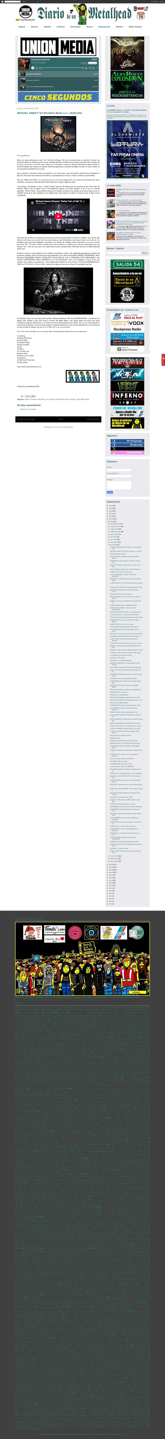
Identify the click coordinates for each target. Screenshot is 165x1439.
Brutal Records (143, 1068)
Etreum (56, 1135)
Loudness (52, 1231)
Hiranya (131, 1179)
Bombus (129, 1064)
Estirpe (93, 1133)
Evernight (117, 1136)
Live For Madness (129, 1226)
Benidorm (86, 1053)
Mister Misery (104, 1253)
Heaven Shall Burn (35, 1174)
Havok (100, 1172)
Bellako (47, 1053)
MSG (112, 1259)
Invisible (38, 1194)
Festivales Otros (99, 1144)
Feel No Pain (143, 1142)
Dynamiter (130, 1118)
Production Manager (71, 1297)
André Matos (93, 1028)
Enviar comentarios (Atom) (63, 427)
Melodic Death (123, 1244)
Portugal (125, 1292)
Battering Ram (47, 1050)
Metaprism (103, 1251)
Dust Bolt (114, 1118)
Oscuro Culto (100, 1281)
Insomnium (79, 1192)
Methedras (112, 1251)
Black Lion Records (59, 1057)
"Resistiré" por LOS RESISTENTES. (121, 660)
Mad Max (127, 1233)
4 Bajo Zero (27, 1013)
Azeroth (42, 1046)
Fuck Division (136, 1151)
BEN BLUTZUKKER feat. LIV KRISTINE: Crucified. (125, 723)
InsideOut (37, 1192)
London (72, 1228)
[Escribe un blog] (28, 396)
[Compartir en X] (30, 396)
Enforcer (119, 1129)
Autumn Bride (34, 1044)
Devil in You (98, 1106)
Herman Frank (43, 1179)
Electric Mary (92, 1124)
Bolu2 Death (109, 1064)
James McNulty (128, 1196)
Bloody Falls (36, 1064)
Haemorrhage (99, 1167)
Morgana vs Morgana (44, 1257)
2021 (110, 519)
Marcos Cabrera (115, 1239)
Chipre (47, 1081)
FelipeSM (41, 1144)
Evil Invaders (31, 1138)
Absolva (69, 1015)
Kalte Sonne (27, 1203)
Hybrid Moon (110, 1183)
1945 (45, 1007)
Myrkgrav (91, 1262)
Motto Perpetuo (73, 1259)
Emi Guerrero (114, 1127)
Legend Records (120, 1219)
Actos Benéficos (26, 1017)
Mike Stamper (28, 1253)
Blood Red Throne (125, 1061)
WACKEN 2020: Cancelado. (118, 692)
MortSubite (127, 1257)
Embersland (88, 1127)
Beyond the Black (134, 1053)
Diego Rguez (28, 1111)
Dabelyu (19, 1093)
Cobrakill (62, 1083)
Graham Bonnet (88, 1161)
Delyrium (17, 1104)
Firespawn (32, 1147)
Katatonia (127, 1203)
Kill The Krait (64, 1205)
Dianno (36, 1109)
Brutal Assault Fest (117, 1068)
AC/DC (77, 1015)
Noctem (68, 1270)
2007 (110, 896)
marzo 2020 (114, 856)
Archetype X (80, 1035)
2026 (110, 506)
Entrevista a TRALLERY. (117, 658)
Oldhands (85, 1277)
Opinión (47, 27)
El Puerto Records (133, 1122)
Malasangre (37, 1237)
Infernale (34, 1190)
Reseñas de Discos (63, 399)
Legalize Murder (108, 1219)
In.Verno (96, 1187)
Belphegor (56, 1053)
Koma (146, 1208)
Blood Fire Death (108, 1061)
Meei (86, 1244)
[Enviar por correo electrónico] (26, 396)
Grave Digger (44, 1163)
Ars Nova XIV (77, 1037)
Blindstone (64, 1061)
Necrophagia (59, 1266)
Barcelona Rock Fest (93, 1048)
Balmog (139, 1046)
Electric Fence (81, 1124)
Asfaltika (71, 1039)
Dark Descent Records (24, 1095)
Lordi (79, 1228)
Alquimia (32, 1026)
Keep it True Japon (138, 1203)
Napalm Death (59, 1264)
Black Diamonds (19, 1057)
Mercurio (65, 1246)
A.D (131, 1013)
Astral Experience (140, 1039)
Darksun (18, 1098)
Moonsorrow (137, 1255)
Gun (134, 1165)
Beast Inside (119, 1050)
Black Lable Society (45, 1057)
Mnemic (27, 1255)
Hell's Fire (58, 1176)
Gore (33, 1161)
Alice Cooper (68, 1024)
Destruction (71, 1106)
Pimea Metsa (105, 1290)
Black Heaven (31, 1057)
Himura (125, 1179)
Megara (103, 1244)
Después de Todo (49, 1106)
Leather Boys (26, 1220)
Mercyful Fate (85, 1246)
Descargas (143, 1104)
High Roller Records (95, 1179)
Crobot (51, 1089)
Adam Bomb (72, 1017)
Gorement (49, 1161)
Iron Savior (119, 1194)
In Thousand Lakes (70, 1188)
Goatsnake (135, 1158)
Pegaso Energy (145, 1286)
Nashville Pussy (94, 1264)
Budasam (59, 1070)
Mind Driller (51, 1253)
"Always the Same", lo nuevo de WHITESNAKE (124, 614)
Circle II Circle (106, 1081)
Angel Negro (136, 1028)
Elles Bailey (38, 1127)
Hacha (83, 1167)
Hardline (20, 1172)
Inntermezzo (128, 1190)
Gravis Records (76, 1163)
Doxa (50, 1115)
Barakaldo (44, 1048)
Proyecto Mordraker (46, 1299)
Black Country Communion (117, 1055)
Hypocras (135, 1183)
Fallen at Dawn (31, 1142)
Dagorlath (59, 1093)
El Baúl (83, 1122)
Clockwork (33, 1084)
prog (92, 1297)
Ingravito (95, 1190)
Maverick (26, 1244)
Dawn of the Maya (85, 1098)
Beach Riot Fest (99, 1050)
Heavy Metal (78, 1174)
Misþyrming (125, 1253)
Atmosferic (34, 1042)
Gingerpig (69, 1158)
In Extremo (25, 1188)
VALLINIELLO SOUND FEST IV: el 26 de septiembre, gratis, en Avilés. (128, 233)
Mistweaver (115, 1253)
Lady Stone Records (104, 1214)
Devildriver (131, 1106)
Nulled (71, 1275)
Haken (117, 1167)
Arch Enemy (68, 1035)
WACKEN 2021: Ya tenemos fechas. (121, 594)
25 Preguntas (109, 1010)
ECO (77, 1120)
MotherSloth (19, 1259)
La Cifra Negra (106, 1212)
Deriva (108, 1104)
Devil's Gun (110, 1106)
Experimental (141, 1138)
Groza (60, 1165)
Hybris (118, 1183)
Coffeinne (80, 1084)
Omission (135, 1277)
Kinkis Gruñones (28, 1208)
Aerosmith (76, 1019)
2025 (110, 508)
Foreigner (108, 1149)
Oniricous (50, 1279)
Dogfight (82, 1113)
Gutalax (47, 1167)
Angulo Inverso (55, 1030)
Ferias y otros (59, 1144)
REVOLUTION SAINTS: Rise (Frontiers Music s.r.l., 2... (126, 700)
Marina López (39, 1241)
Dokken (96, 1113)
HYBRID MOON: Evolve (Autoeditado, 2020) (123, 605)
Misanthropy (76, 1253)
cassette (141, 1075)
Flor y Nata (29, 1149)
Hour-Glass (136, 1181)
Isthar (146, 1194)
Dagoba (51, 1093)
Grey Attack (140, 1163)
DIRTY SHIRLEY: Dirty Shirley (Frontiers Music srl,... (126, 569)
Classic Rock (118, 1081)
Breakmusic (49, 1068)
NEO (80, 1266)
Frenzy (76, 1151)
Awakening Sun (137, 1044)
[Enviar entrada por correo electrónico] (21, 396)
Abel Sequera (139, 1013)
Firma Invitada (53, 1147)
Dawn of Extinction (70, 1098)
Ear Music (20, 1120)
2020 (110, 521)
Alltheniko (129, 1024)
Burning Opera (119, 1070)
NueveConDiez (53, 1275)
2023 (110, 514)
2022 (110, 516)
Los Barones (109, 1228)
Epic (129, 1131)
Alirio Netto (100, 1024)
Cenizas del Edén (80, 1077)
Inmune (111, 1190)
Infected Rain (26, 1190)
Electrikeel (113, 1124)
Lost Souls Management (21, 1230)
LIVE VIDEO (28, 1228)
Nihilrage (139, 1268)
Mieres (17, 1253)
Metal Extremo (84, 1248)
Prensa (85, 1295)
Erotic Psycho (145, 1131)
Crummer (36, 1091)
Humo (67, 1183)
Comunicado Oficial (134, 1083)
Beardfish (110, 1050)
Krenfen (87, 1210)
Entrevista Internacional (86, 1131)
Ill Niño (41, 1185)
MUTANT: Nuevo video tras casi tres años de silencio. (126, 634)
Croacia (44, 1089)
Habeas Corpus (74, 1167)
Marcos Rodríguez (128, 1239)
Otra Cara (140, 1281)
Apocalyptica (23, 1035)
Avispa (129, 1044)
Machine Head (107, 1233)
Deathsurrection (114, 1100)
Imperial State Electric (118, 1185)
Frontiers (33, 399)
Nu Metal (126, 1273)
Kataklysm (111, 1203)
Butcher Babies (43, 1072)
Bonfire (75, 1066)
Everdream (100, 1135)
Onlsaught (78, 1279)
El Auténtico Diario (74, 1122)
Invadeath (145, 1192)
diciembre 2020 (115, 524)
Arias (20, 1037)
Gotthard (77, 1161)
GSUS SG (100, 1165)
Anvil (79, 1033)
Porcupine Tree (101, 1292)
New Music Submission (30, 1268)
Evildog (52, 1138)
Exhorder (97, 1138)
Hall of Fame (124, 1167)
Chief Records (128, 1079)
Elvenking (61, 1127)
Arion (32, 1037)
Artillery (145, 1037)
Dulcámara (53, 1118)
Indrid (135, 1188)
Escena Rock (30, 1133)
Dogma (89, 1113)
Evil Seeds (42, 1138)
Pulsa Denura (76, 1299)
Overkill (45, 1284)
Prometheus (144, 1297)
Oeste (53, 1277)
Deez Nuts (31, 1102)
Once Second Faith (20, 1279)
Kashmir (104, 1203)
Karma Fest (78, 1203)
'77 (16, 1008)
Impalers (97, 1185)
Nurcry (78, 1275)
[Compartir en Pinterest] (34, 396)
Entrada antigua (93, 419)
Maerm (76, 1235)
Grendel (132, 1163)
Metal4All (36, 1251)
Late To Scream (100, 1217)
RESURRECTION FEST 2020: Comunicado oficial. (125, 612)
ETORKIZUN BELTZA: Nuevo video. (121, 764)
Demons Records (59, 1104)
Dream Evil (130, 1115)
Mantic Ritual (50, 1239)
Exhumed (105, 1138)
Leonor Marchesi (85, 1222)
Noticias (63, 1273)
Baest (96, 1046)
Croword (145, 1089)
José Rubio (65, 1201)
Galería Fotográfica (109, 1153)
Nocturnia (89, 1270)
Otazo (117, 1281)
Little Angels (90, 1226)
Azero (36, 1046)
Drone (24, 1118)
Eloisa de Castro (50, 1127)
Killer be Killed (83, 1205)
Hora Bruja (93, 1181)
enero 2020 (114, 861)
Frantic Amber (44, 1151)
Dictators (131, 1109)
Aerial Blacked (65, 1019)
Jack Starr (96, 1196)
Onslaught (101, 1279)
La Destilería (130, 1212)
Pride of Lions (131, 1295)
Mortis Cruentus (117, 1257)
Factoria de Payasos (93, 1140)
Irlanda (62, 1194)
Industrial (143, 1188)
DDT (110, 1097)
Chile (24, 1081)
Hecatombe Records (141, 1174)
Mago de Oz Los (119, 1235)
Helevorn (34, 1176)
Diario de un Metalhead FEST (89, 1109)
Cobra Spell (53, 1084)
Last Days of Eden (65, 1217)
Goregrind (40, 1161)
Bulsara (95, 1070)
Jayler (143, 1196)
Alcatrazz (128, 1022)
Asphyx (118, 1039)
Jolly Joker (115, 1199)
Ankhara (128, 1031)
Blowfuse (58, 1064)
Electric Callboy (69, 1124)
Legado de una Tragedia (93, 1220)
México (129, 1251)
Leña (46, 1222)
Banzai (35, 1048)
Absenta (46, 1015)
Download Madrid (38, 1115)
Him (119, 1179)
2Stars (126, 1010)
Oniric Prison (41, 1279)
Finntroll (145, 1144)
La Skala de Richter (31, 1214)
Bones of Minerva (54, 1066)
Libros (119, 1224)
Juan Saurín (77, 1201)
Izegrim (79, 1196)
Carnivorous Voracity (105, 1075)
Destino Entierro (60, 1106)
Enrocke (145, 1129)
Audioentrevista (102, 1042)
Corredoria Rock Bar (59, 1086)
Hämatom (133, 1167)
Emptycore (25, 1129)
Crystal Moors (89, 1091)
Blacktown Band (99, 1059)
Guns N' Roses (20, 1168)
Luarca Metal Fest (82, 1231)
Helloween (117, 1176)
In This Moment (57, 1187)
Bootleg (82, 1066)
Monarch (64, 1255)
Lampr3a (145, 1214)
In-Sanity (89, 1187)
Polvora (83, 1292)
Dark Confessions (144, 1093)
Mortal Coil (96, 1257)
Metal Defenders (71, 1248)
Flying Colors (55, 1149)
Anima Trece (66, 1031)
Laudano (115, 1217)
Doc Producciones (45, 1113)
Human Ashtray (48, 1183)
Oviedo (64, 1284)
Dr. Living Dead (59, 1115)
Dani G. (109, 1093)
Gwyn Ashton (63, 1168)
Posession (135, 1292)
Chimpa (32, 1081)
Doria (144, 1113)
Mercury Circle (75, 1246)
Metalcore (62, 1251)
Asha (83, 1039)
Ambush (115, 1026)
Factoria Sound (106, 1140)
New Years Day (44, 1268)
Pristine (59, 1297)
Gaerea (93, 1153)
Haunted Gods (82, 1172)
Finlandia (135, 1144)
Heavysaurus (128, 1174)
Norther (146, 1270)
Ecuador (83, 1120)
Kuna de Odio (28, 1212)
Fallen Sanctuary (42, 1142)
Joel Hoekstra (95, 1199)
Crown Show (121, 1089)
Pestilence (119, 1288)
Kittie (86, 1208)
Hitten (42, 1181)
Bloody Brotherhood (23, 1064)
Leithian (33, 1222)
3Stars (147, 1010)
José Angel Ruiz (51, 1201)
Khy (38, 1205)
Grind (33, 1165)
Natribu (144, 1264)
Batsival (38, 1050)
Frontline (106, 1151)
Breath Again (58, 1068)
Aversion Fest (111, 1044)
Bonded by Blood (26, 1066)
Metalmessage (93, 1251)
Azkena (49, 1046)
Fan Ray (52, 1142)
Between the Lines (111, 1053)
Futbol (63, 1153)
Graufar (17, 1163)
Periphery (63, 1288)
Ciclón (67, 1081)
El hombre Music (106, 1122)
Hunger (73, 1183)
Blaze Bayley (22, 1061)
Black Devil (142, 1055)
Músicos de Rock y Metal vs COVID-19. (122, 758)
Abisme (24, 1015)
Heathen (23, 1174)
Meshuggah (126, 1246)
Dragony (107, 1115)
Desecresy (27, 1106)
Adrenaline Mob (114, 1017)
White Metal (85, 399)
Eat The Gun (51, 1120)
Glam (100, 1159)
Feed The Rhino (132, 1142)
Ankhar (120, 1030)
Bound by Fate (125, 1066)
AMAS (91, 1026)
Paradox (44, 1286)
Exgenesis (88, 1138)
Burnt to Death (23, 1072)
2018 (110, 867)
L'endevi (47, 1212)
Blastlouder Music (144, 1059)
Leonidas (74, 1222)
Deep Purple (19, 1102)
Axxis (146, 1044)
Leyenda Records (75, 1224)
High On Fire (82, 1179)
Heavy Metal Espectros (95, 1174)
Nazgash (26, 1266)
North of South (136, 1270)
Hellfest (82, 1176)
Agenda (21, 27)
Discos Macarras (122, 1111)
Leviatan (33, 1224)
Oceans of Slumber (21, 1277)
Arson (94, 1037)
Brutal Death (131, 1068)
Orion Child (54, 1281)
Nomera (98, 1270)
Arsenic (87, 1037)
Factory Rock (120, 1140)
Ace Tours (94, 1015)
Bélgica (27, 1053)
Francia (17, 1151)
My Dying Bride (64, 1262)
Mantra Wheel (68, 1239)
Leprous (104, 1222)
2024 (110, 511)
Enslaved (25, 1131)
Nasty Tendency (126, 1264)
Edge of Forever (121, 1120)
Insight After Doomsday (53, 1192)
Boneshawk (66, 1066)
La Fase (139, 1212)
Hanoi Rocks (72, 1170)
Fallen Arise (20, 1142)
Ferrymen (69, 1144)
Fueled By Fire (19, 1153)
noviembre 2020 (115, 526)
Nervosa (115, 1266)
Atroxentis (72, 1042)
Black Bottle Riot (102, 1055)
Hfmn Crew (72, 1179)
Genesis (92, 1155)
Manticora (59, 1239)
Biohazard (62, 1055)
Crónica (60, 1088)
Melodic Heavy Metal (142, 1244)
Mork (55, 1257)
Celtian (48, 1077)
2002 (110, 901)
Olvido (116, 1277)
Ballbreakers (131, 1046)
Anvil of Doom (88, 1033)
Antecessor (56, 1033)
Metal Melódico (114, 1248)
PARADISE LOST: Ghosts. (118, 554)
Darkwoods (37, 1097)
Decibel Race (143, 1100)
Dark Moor (73, 1095)
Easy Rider (40, 1120)
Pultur (85, 1299)
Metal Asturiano (31, 1248)
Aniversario (110, 1031)
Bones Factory (39, 1066)
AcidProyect (140, 1015)
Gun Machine (142, 1165)
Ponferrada (91, 1292)
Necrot (67, 1266)
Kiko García (53, 1205)
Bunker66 (102, 1070)
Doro (26, 1115)
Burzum (33, 1072)
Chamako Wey (20, 1079)
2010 (110, 888)
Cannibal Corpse (70, 1075)
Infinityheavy (78, 1190)
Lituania (98, 1226)
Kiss (48, 1208)
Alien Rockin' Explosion (84, 1024)
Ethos (31, 1135)
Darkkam (125, 1095)
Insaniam (20, 1192)
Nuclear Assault (20, 1275)
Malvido (122, 1237)
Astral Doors (128, 1039)
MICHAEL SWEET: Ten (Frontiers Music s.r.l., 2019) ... (126, 551)
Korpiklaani (39, 1210)
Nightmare (113, 1268)
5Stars (62, 1013)
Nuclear (145, 1273)
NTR (119, 1273)
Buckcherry (50, 1070)
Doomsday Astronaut (134, 1113)
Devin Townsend (142, 1106)
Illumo (48, 1185)
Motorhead (46, 1259)
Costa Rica (80, 1086)
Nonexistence (107, 1270)
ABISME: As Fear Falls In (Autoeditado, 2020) (124, 712)
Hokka (49, 1181)
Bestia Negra (97, 1053)
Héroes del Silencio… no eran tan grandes (129, 200)
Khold (33, 1205)
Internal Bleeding (113, 1192)
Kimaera (109, 1205)
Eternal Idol (144, 1133)
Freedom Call (65, 1151)
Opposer (18, 1281)
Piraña (128, 1290)
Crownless (137, 1089)
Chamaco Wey (141, 1077)
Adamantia (82, 1017)
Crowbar (100, 1089)
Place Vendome (137, 1290)
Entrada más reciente (26, 419)
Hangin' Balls (62, 1170)
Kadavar (18, 1203)
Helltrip (127, 1176)
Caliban (120, 1072)
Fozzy (138, 1149)
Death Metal (68, 1100)
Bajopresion (120, 1046)
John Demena (105, 1199)
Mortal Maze (105, 1257)
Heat (16, 1174)
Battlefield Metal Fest (70, 1050)
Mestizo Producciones (140, 1246)
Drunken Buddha (40, 1118)
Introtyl (138, 1192)
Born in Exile (114, 1066)
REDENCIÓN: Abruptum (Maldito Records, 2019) (125, 697)
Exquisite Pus (32, 1140)
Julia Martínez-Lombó (138, 1201)
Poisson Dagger (48, 1292)
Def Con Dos (42, 1102)
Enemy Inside (101, 1129)
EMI (105, 1127)
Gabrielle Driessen (84, 1153)
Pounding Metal (20, 1295)
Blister (73, 1061)
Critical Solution (35, 1089)
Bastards (30, 1050)
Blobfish (89, 1061)
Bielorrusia (145, 1053)
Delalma (99, 1102)
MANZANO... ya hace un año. (119, 848)
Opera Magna (118, 1279)
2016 (110, 872)
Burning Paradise (132, 1070)
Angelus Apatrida (30, 1030)
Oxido (88, 1284)
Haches (89, 1168)
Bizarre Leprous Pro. (74, 1055)
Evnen (66, 1138)
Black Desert (132, 1055)
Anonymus (34, 1033)
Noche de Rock (58, 1270)
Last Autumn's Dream (51, 1217)
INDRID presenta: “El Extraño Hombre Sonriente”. (125, 743)
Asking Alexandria (109, 1039)
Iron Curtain (70, 1194)
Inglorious (87, 1190)
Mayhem (34, 1244)
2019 (110, 864)
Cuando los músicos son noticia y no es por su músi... (126, 643)
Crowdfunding (109, 1089)
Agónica (71, 1022)
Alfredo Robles (39, 1024)
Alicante (57, 1024)
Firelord (24, 1147)
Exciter (73, 1138)
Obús (144, 1275)
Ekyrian (46, 1122)
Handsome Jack (51, 1170)
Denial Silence (79, 1104)
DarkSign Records (143, 1095)
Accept (84, 1015)
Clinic (25, 1083)
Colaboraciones (91, 1084)
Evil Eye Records (133, 1135)
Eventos (119, 27)
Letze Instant (24, 1224)
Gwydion (54, 1167)
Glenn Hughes (109, 1159)
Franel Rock (28, 1151)
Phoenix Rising (64, 1290)
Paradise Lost (34, 1286)
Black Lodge (72, 1057)
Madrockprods (58, 1235)
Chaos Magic (30, 1079)
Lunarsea (134, 1230)
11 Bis (22, 1008)
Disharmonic (135, 1111)
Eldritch (48, 1124)
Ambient (100, 1026)
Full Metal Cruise (31, 1153)
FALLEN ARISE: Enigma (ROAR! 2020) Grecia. (124, 627)
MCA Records (44, 1244)
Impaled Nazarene (81, 1185)
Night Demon (103, 1268)
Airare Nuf (89, 1022)
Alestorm (29, 1024)
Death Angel (36, 1100)
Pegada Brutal (132, 1286)
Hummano (59, 1183)
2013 (110, 880)
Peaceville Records (111, 1286)
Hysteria (142, 1183)
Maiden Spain (130, 1235)
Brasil (29, 1068)
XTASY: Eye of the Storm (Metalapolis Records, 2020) (126, 617)
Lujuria (125, 1231)
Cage (95, 1072)
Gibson (43, 1158)
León (65, 1222)
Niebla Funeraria (84, 1268)
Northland (30, 1273)
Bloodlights (147, 1061)
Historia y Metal (33, 1181)
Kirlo (43, 1208)
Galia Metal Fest (130, 1153)
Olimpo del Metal (95, 1277)
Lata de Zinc (89, 1217)
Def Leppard (53, 1102)
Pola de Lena (58, 1292)
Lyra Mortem (74, 1233)
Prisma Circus (50, 1297)
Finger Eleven (125, 1144)
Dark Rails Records (84, 1095)
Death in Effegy (56, 1100)
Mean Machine (65, 1244)
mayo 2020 (114, 542)
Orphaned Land (77, 1281)
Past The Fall (70, 1286)
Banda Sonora (25, 1048)
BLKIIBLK (81, 1061)
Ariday (26, 1037)
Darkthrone (27, 1098)
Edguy (131, 1120)
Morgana (30, 1257)
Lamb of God (119, 1214)
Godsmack (144, 1159)
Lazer (141, 1217)
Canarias (34, 1075)
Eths (36, 1136)
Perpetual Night (83, 1288)
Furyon (56, 1153)
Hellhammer (108, 1176)
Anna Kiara (145, 1030)
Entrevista (46, 1131)
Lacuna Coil (67, 1214)
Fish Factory (68, 1147)
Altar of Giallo (49, 1026)
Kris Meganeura (98, 1210)
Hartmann (28, 1172)
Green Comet (96, 1163)
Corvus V (71, 1086)
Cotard (89, 1086)
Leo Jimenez (55, 1222)
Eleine (146, 1124)
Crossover (91, 1089)
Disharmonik (144, 1111)
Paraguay (51, 1286)
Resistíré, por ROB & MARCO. (119, 703)
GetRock (147, 1155)
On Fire (143, 1277)
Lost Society (144, 1228)
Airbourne (99, 1022)
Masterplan (143, 1242)
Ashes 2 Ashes (92, 1039)
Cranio (108, 1086)
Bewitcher (122, 1053)
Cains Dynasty (109, 1072)
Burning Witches (144, 1070)
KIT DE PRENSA (68, 1208)
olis (105, 1277)
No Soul (35, 1270)
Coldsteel (103, 1083)
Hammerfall (22, 1170)
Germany (108, 1156)
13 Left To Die (31, 1008)
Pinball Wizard (117, 1290)
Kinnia (38, 1208)
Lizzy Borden (47, 1228)
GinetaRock (59, 1159)
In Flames (36, 1188)
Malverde (114, 1237)
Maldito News (46, 1237)
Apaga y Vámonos (132, 1033)
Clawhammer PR (140, 1081)
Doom (122, 1113)
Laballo (41, 1214)
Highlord (106, 1179)
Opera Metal (130, 1279)
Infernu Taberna (57, 1190)
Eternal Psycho (20, 1136)
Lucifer (102, 1230)
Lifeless (137, 1224)
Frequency (84, 1151)
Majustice (28, 1237)
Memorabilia (31, 1246)
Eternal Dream (121, 1133)
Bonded (17, 1066)
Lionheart (63, 1226)
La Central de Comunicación (88, 1212)
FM (64, 1149)
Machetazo (97, 1233)
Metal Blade (48, 1248)
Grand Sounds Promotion (117, 1161)
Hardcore (130, 1170)
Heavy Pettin (118, 1174)
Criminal (131, 1086)
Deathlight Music (101, 1100)
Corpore (48, 1086)
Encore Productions (57, 1129)
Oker (66, 1277)
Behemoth (18, 1053)
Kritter (116, 1210)
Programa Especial (117, 1297)
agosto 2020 (114, 534)
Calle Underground (141, 1072)
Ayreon (22, 1046)
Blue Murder (66, 1064)
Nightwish (130, 1268)
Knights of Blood (126, 1208)
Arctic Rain (99, 1035)
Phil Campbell (38, 1290)
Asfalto (78, 1039)
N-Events (124, 1262)
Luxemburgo (27, 1233)
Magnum (83, 1235)
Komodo (17, 1210)
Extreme (47, 1140)
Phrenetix (83, 1290)
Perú (113, 1288)
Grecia (86, 1163)
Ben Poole (76, 1053)
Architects (89, 1035)
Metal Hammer (101, 1248)
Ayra (16, 1046)
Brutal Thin (32, 1070)
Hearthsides (144, 1172)
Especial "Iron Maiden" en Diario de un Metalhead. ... (126, 689)
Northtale (37, 1273)
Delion (125, 1102)
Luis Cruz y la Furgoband (114, 1230)
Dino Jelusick (67, 1111)
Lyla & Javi (51, 1233)
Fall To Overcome (145, 1140)
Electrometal (124, 1124)
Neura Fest (133, 1266)
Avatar (87, 1044)
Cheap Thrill (63, 1079)
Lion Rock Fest (37, 1226)
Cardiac (94, 1075)
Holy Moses (77, 1181)
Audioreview (116, 1042)
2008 (110, 893)
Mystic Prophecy (102, 1262)
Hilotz (113, 1179)
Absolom (62, 1015)
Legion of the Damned (143, 1220)
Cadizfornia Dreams (79, 1072)
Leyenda (63, 1224)
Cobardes (43, 1084)
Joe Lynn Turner (82, 1199)
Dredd (17, 1118)
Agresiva (80, 1022)
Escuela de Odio (44, 1133)
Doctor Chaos (72, 1113)
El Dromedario (93, 1122)
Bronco (83, 1068)
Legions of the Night (22, 1222)
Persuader (105, 1288)
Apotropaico (40, 1035)
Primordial (40, 1297)
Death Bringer (46, 1100)
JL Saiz (59, 1199)
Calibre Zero (128, 1072)
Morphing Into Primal (74, 1257)
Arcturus (106, 1035)
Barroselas (127, 1048)
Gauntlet (84, 1156)
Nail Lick (49, 1264)
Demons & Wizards (44, 1104)
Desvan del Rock (84, 1106)
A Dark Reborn (99, 1013)
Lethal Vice (123, 1222)
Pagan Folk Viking (117, 1284)
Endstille (82, 1129)
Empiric (146, 1126)
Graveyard (67, 1163)
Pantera (17, 1286)
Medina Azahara (76, 1244)
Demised (25, 1104)
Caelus (89, 1072)
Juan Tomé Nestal (91, 1201)
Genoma (99, 1156)
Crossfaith (83, 1089)
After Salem (106, 1019)
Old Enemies (75, 1277)
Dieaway (18, 1111)
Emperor (124, 1126)
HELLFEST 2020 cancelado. (119, 761)
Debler (124, 1100)
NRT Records (111, 1273)
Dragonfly (90, 1115)
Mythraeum (114, 1262)
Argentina (139, 1035)
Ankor (137, 1031)
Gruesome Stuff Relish (76, 1165)
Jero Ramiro (28, 1199)
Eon (111, 1131)
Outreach (20, 1284)
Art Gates (103, 1037)
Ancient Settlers (80, 1028)
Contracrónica (31, 1086)
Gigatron (50, 1159)
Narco (86, 1264)
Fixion (94, 1147)
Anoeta (27, 1033)
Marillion (18, 1242)
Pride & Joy (119, 1295)
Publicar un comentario (28, 409)
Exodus (131, 1138)
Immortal (70, 1185)
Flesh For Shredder (135, 1147)
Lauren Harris (124, 1217)
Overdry (37, 1284)
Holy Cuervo (66, 1181)
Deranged (88, 1104)
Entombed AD (34, 1131)
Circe (97, 1081)
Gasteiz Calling (60, 1156)
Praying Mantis (66, 1295)
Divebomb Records (20, 1113)
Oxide (73, 1284)
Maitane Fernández (143, 1235)
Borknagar (104, 1066)
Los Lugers (121, 1228)
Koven (47, 1210)
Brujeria (105, 1068)
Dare (115, 1093)
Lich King (129, 1224)
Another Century (45, 1033)
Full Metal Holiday (46, 1153)
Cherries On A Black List (89, 1079)
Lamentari (129, 1214)
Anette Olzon (115, 1028)
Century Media (113, 1077)
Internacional (104, 27)
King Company (119, 1205)
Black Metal (94, 1057)
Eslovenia (64, 1133)
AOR (109, 1033)
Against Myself (125, 1019)
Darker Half (116, 1095)
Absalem (39, 1015)
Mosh (136, 1257)
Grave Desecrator (33, 1163)
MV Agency (53, 1262)
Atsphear (80, 1042)
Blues (74, 1064)
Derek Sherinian (98, 1104)
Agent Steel (34, 1021)
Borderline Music (93, 1066)
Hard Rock (41, 399)
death (148, 1098)
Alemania (18, 1024)
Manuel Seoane (78, 1239)
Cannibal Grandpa (84, 1075)
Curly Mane (132, 1091)
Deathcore (90, 1100)
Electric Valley (103, 1124)
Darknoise (132, 1095)
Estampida (84, 1133)
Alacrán (114, 1021)
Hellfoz (91, 1176)
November (79, 1273)
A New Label (121, 1013)
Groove (51, 1165)
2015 (110, 875)
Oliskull (110, 1277)
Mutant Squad (40, 1262)
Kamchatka (37, 1203)
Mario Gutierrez (50, 1242)
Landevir (17, 1217)
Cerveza (129, 1077)
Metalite (72, 1251)
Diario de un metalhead (66, 1109)
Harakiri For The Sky (85, 1170)
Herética (34, 1179)
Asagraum (48, 1039)
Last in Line (79, 1217)
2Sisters (119, 1010)
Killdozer (74, 1205)
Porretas (110, 1292)
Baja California (107, 1046)
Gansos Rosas (39, 1156)
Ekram (32, 1122)
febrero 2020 (114, 858)
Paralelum (59, 1286)
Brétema (66, 1068)
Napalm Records (74, 1264)
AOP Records (100, 1033)
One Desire (32, 1279)
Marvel (73, 1241)
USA (78, 399)
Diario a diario (48, 1109)
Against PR (135, 1019)
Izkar (85, 1196)
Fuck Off (145, 1151)
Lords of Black (89, 1228)
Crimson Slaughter (140, 1086)
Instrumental (90, 1192)
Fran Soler (145, 1149)
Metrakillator (120, 1251)
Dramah (122, 1115)
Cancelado (43, 1075)
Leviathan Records (52, 1224)
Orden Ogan (28, 1281)
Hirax (138, 1179)
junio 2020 (113, 539)
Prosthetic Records (33, 1299)
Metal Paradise (139, 1248)
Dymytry (122, 1118)
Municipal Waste (123, 1259)
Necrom (34, 1266)
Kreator (79, 1210)
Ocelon (33, 1277)
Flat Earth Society (121, 1147)
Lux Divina (18, 1233)
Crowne (129, 1089)
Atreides (59, 1042)
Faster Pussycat (90, 1142)
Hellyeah (135, 1176)
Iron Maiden (94, 1194)
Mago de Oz (107, 1235)
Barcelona (79, 1048)
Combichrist (122, 1084)
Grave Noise (56, 1163)
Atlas (27, 1042)
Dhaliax (17, 1109)
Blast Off (110, 1059)
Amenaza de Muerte (126, 1026)
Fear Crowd (120, 1142)
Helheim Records (46, 1176)
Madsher (68, 1235)
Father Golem (101, 1142)
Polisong (67, 1292)
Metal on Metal (127, 1248)
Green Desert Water (120, 1163)
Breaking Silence (39, 1068)
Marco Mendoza (100, 1239)
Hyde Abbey (126, 1183)
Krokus (123, 1210)
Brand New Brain (19, 1068)
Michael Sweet (73, 238)
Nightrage (122, 1268)
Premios (76, 1295)
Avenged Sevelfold (98, 1044)
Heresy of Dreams (23, 1179)
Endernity (74, 1129)
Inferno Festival (44, 1190)
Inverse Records (20, 1194)
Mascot (99, 1242)
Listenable (72, 1226)
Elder (41, 1124)
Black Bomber (88, 1055)
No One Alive (26, 1270)
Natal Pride (137, 1264)
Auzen (50, 1044)
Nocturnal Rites (79, 1270)
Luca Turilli (95, 1230)
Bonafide (145, 1064)
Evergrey (108, 1136)
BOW (133, 1066)
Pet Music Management (131, 1288)
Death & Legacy (22, 1100)
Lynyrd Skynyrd (62, 1233)
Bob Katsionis (98, 1064)
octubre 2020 (114, 529)
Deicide (83, 1102)
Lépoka (95, 1222)
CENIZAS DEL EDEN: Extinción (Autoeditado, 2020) (126, 587)
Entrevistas (75, 27)
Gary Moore (49, 1155)
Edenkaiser (99, 1120)
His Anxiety (146, 1179)
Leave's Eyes (50, 1220)
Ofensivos (60, 1277)
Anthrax (64, 1033)
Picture (96, 1290)
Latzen (108, 1217)
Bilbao (28, 1055)
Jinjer (52, 1199)
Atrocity (65, 1042)
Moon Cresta (106, 1255)
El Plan (124, 1122)
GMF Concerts (123, 1159)
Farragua (81, 1142)
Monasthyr (73, 1255)
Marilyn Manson (27, 1241)
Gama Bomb (143, 1153)
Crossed (75, 1089)
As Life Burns (37, 1039)
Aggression (43, 1022)
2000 (72, 1007)
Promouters (19, 1299)
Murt (146, 1259)
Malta (107, 1237)
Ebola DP (61, 1120)
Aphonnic (146, 1033)
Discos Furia (110, 1111)
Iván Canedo (59, 1196)
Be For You (87, 1050)
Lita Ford (82, 1226)
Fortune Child (117, 1149)
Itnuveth (33, 1196)
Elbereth (33, 1124)
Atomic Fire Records (47, 1042)
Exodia (113, 1138)
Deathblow (82, 1100)
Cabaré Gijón (68, 1072)
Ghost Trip (27, 1158)
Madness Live (37, 1235)
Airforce (107, 1021)
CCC (31, 1077)
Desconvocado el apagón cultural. (120, 735)
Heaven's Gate (48, 1174)
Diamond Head (26, 1109)
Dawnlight (97, 1098)
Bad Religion (88, 1046)
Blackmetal (76, 1059)
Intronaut (131, 1192)
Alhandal (49, 1024)
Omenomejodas (125, 1277)
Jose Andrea (38, 1201)
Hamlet (147, 1168)
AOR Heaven (119, 1033)
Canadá (24, 1075)
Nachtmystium (33, 1264)
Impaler (91, 1185)
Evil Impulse (19, 1138)
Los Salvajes (133, 1228)
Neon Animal (88, 1266)
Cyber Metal (141, 1091)
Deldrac (108, 1102)
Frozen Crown (116, 1151)
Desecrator (18, 1106)
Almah (137, 1024)
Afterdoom (116, 1019)
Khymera (44, 1205)
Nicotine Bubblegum (71, 1268)
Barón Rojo (116, 1048)
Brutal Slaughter (20, 1070)
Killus (93, 1205)
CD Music (39, 1077)
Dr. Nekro (70, 1115)
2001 (110, 904)
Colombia (112, 1084)
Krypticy (130, 1210)
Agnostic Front (61, 1022)
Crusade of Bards (47, 1091)
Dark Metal (63, 1095)
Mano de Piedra (29, 1239)
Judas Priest (106, 1201)
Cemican (69, 1077)
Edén (90, 1120)
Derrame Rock (133, 1104)
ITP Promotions (44, 1196)
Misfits (95, 1253)
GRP (65, 1165)
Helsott (142, 1176)
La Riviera (20, 1214)
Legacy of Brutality (74, 1220)
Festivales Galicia (81, 1144)
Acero (103, 1015)
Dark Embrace (40, 1095)
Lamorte (137, 1214)
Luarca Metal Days (65, 1231)
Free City (54, 1151)
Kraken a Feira (55, 1210)
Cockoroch (70, 1084)
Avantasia (68, 1044)
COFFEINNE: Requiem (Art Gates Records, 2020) (125, 705)
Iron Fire (78, 1194)
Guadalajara (110, 1165)
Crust (57, 1091)
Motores (37, 1259)
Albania (121, 1021)
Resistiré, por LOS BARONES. (119, 695)
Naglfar (42, 1264)
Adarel (98, 1017)
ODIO (40, 1277)
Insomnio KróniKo (68, 1192)
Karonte (87, 1203)
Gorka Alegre (58, 1161)
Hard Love (98, 1170)
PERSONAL (95, 1288)
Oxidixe (80, 1284)
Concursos (19, 1086)
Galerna (120, 1153)
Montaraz (97, 1255)
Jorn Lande (27, 1201)
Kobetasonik (138, 1208)
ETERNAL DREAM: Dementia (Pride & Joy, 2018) (125, 728)
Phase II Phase (19, 1290)
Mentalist (41, 1246)
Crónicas (61, 27)
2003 (82, 1007)
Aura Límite (127, 1042)
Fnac (68, 1149)
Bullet (73, 1070)
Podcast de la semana (31, 1292)
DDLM (105, 1098)
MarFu (146, 1239)
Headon (117, 1172)
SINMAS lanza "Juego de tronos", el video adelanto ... (126, 773)
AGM (51, 1022)
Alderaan (145, 1021)
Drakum (114, 1115)
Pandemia (131, 1284)
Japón (137, 1196)
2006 (110, 898)
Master (122, 1242)
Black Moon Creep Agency (123, 1057)
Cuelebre (110, 1091)
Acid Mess (129, 1015)
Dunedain (62, 1118)
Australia (135, 1042)
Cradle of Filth (98, 1086)
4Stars (27, 399)
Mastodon (18, 1244)
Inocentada (138, 1190)
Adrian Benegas (126, 1017)
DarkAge (107, 1095)
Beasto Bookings (132, 1050)
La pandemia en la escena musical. (121, 655)
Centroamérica (101, 1077)
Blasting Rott (131, 1059)
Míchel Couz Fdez (142, 1251)
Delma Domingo (143, 1102)
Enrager (138, 1129)
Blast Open (119, 1059)
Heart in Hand (135, 1172)
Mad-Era (28, 1235)
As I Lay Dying (26, 1039)
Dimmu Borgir (44, 1111)
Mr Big (98, 1259)
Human (36, 1183)
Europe (62, 1136)
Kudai (148, 1210)
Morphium (86, 1257)
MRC (105, 1259)
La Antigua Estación (58, 1212)
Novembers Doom (91, 1273)
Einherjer (24, 1122)
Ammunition (30, 1028)
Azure (64, 1046)
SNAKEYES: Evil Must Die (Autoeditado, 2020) (124, 841)
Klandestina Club (114, 1208)
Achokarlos (110, 1015)
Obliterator (108, 1275)
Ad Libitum (61, 1017)
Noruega (45, 1273)
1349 (40, 1007)
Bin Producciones (40, 1055)
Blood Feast (96, 1061)
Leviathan (42, 1224)
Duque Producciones (97, 1118)
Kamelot (44, 1203)
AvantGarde (79, 1044)
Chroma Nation (56, 1081)
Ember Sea (79, 1126)
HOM (85, 1181)
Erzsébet (20, 1133)
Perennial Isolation (43, 1288)
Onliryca (71, 1279)
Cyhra (148, 1091)
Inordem (147, 1190)
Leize (40, 1222)
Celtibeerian (59, 1077)
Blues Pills (81, 1064)
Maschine (91, 1241)
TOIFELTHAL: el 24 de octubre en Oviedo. (123, 826)
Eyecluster (74, 1140)
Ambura (108, 1026)
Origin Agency (45, 1281)
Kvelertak (38, 1212)
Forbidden (100, 1149)
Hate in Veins (50, 1172)
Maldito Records (61, 1237)
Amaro (83, 1026)
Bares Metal (105, 1048)
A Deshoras (111, 1013)
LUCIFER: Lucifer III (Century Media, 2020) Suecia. (125, 653)
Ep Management (119, 1131)
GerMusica (116, 1156)
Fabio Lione (82, 1140)
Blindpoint (56, 1061)
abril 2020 (113, 545)
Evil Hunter (144, 1136)
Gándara (29, 1155)
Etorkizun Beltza (46, 1136)
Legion (129, 1220)
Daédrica (28, 1093)
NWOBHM (87, 1275)
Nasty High (116, 1264)
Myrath (84, 1262)
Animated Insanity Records (95, 1030)
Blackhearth (66, 1059)
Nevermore (142, 1266)
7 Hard (72, 1013)
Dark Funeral (53, 1095)
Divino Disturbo (32, 1113)
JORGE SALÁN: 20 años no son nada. (122, 624)
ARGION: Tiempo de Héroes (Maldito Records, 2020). (126, 650)
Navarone (18, 1266)
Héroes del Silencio (55, 1179)
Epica (136, 1131)
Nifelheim (94, 1268)
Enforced (111, 1129)
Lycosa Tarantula (39, 1233)
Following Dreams (88, 1149)
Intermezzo (102, 1192)
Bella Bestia (37, 1053)
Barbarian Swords (68, 1048)
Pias (90, 1290)
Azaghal (29, 1046)
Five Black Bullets (84, 1147)
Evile (59, 1138)
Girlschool (92, 1159)
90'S (90, 1013)
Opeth (146, 1279)
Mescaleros (107, 1246)
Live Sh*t (18, 1228)
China (41, 1081)
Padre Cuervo (104, 1284)
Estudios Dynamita (105, 1133)
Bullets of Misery (84, 1070)
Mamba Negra (133, 1237)
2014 (110, 877)
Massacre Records (111, 1242)
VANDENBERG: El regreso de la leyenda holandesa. (126, 806)
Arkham (46, 1037)
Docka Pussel (60, 1113)
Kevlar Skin (25, 1205)
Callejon (17, 1075)
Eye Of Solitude (64, 1140)
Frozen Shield (126, 1151)
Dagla (44, 1093)
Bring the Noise (75, 1068)
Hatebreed (71, 1172)
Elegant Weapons (136, 1124)
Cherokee (73, 1079)
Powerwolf (55, 1295)
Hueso (19, 1183)
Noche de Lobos (46, 1270)
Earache (31, 1120)
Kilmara (101, 1205)
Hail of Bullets (109, 1167)
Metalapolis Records (49, 1251)
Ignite (34, 1185)
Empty (17, 1129)
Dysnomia (146, 1118)
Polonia (74, 1292)
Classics (129, 1081)
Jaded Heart (105, 1196)
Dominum (104, 1113)
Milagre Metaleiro (40, 1253)
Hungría (89, 1183)
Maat (89, 1233)
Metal (17, 1248)
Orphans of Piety (89, 1281)
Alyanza (76, 1026)
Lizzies (38, 1228)
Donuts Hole (113, 1113)
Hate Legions (62, 1172)
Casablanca (117, 1075)
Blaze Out (33, 1061)
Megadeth (93, 1244)
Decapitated (132, 1100)
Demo (33, 1104)
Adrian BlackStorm (139, 1017)
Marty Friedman (63, 1242)
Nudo (43, 1275)
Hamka (140, 1167)
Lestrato (112, 1222)
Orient (36, 1281)
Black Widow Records (54, 1059)
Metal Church (59, 1248)
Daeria (36, 1093)
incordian (118, 1188)
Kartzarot (96, 1203)
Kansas (70, 1203)
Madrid (47, 1235)
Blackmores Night (86, 1059)
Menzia (49, 1246)
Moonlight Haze (117, 1255)
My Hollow (76, 1262)
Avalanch (58, 1044)
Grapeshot (134, 1161)
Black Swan (42, 1059)
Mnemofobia (35, 1255)
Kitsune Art (78, 1208)
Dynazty (138, 1118)
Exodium (123, 1138)
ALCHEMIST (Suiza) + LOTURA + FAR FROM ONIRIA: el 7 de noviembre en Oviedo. (127, 111)
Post (144, 1292)
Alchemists (137, 1021)
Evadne (70, 1135)
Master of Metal (132, 1241)
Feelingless (18, 1144)
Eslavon (56, 1133)
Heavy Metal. (107, 1174)
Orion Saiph (65, 1281)
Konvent (24, 1210)
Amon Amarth (40, 1028)
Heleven (25, 1176)
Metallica (82, 1251)
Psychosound (58, 1299)
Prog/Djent (100, 1297)
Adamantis (92, 1017)
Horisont (102, 1181)
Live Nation (142, 1226)
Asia (100, 1039)
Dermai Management (119, 1104)
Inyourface (47, 1194)
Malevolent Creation (96, 1237)
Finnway (17, 1147)
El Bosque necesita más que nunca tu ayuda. (124, 740)
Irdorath (55, 1194)
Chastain (54, 1079)
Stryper (73, 399)
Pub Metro (67, 1299)
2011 (110, 885)
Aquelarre (49, 1035)
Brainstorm (142, 1066)
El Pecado (117, 1122)
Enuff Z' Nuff (103, 1131)
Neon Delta (97, 1266)
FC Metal (111, 1142)
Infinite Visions (69, 1190)
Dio (76, 1111)
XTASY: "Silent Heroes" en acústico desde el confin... (126, 726)
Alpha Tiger (24, 1026)
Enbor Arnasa (35, 1129)
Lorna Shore (99, 1228)
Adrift (28, 1019)
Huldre (30, 1183)
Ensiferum (18, 1131)
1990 (50, 1007)
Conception (145, 1083)
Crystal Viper (101, 1091)
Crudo (17, 1091)
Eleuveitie (18, 1127)
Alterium (69, 1026)
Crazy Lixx (123, 1086)
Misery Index (86, 1253)
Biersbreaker (19, 1055)
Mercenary (56, 1246)
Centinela (91, 1077)
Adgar (104, 1017)
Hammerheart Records (36, 1170)
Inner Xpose (118, 1190)
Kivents (93, 1208)
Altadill (40, 1026)
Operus (139, 1279)
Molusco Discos (54, 1255)
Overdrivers (29, 1284)
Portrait (117, 1292)
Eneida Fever (91, 1129)
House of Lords (145, 1181)
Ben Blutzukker (66, 1053)
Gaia (99, 1153)
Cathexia (23, 1077)
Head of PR (109, 1172)
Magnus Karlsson (93, 1235)
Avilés (121, 1044)
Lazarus (133, 1217)
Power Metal (34, 1295)
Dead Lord (129, 1098)
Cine (90, 1081)
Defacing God (64, 1102)
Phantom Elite (144, 1288)
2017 (110, 870)
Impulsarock (143, 1185)
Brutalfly (41, 1070)
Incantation (104, 1188)
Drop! (29, 1118)
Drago (82, 1115)
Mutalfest (17, 1262)
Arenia (129, 1035)
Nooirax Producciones (121, 1270)
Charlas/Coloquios (43, 1079)
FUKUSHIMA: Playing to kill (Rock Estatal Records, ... (126, 667)
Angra (45, 1031)
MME (132, 1253)
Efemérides (139, 1120)
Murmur (133, 1259)
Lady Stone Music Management (84, 1214)
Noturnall (71, 1273)
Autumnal (43, 1044)
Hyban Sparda (99, 1183)
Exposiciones (19, 1140)
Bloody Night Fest (47, 1064)
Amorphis (61, 1028)
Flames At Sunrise (105, 1147)
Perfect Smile (54, 1288)
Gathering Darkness (73, 1155)
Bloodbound (137, 1061)
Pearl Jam (122, 1286)
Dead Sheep (140, 1098)
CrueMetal (26, 1091)
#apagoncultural (115, 738)
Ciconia (74, 1081)
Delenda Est (116, 1102)
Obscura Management (120, 1275)
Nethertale (124, 1266)
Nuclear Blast (32, 1275)
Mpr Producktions (86, 1259)
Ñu (93, 1275)
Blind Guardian (46, 1061)
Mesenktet (116, 1246)
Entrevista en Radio (64, 1131)
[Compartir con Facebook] (32, 396)
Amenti (138, 1026)
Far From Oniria (71, 1142)
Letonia (141, 1222)
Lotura (45, 1231)
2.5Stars (64, 1008)
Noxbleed (101, 1273)
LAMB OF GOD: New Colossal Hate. (121, 572)
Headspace (126, 1172)
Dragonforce (99, 1115)
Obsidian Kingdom (135, 1275)
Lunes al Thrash (143, 1230)
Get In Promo (127, 1155)
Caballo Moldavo (55, 1072)
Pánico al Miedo (143, 1284)
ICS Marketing (26, 1185)
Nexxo (54, 1268)
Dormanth (18, 1115)
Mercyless (96, 1246)
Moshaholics (144, 1257)
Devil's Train (121, 1106)
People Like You (22, 1288)
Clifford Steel (18, 1083)
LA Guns (147, 1212)
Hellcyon (66, 1176)
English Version (129, 1129)
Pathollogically (82, 1286)
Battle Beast (57, 1050)
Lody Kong (56, 1228)
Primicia (31, 1297)
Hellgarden (99, 1176)
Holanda (56, 1181)
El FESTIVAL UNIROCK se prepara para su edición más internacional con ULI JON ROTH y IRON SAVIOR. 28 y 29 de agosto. (131, 222)
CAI (101, 1072)
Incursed (127, 1188)
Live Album (115, 1226)
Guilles (128, 1165)
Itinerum (25, 1196)
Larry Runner (50, 399)
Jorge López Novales (131, 1199)
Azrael (55, 1046)
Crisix (22, 1089)
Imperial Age (105, 1185)
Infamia (17, 1190)
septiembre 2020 (115, 531)
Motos (65, 1259)
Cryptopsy (80, 1091)
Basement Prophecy (137, 1048)
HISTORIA (21, 1181)
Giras (77, 1158)
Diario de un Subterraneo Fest (114, 1109)
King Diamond (131, 1205)
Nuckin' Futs (137, 1273)
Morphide (62, 1257)
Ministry (62, 1253)
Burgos (109, 1070)
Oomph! (109, 1279)
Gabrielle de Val (72, 1153)
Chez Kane (102, 1079)
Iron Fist (85, 1194)
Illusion (54, 1185)
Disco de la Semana (96, 1111)
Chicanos (110, 1079)
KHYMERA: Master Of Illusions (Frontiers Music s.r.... (126, 636)
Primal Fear (19, 1297)
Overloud (54, 1284)
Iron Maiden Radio (108, 1194)
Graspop (145, 1161)
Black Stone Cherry (30, 1059)
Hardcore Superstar (143, 1170)
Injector (102, 1190)
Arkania (38, 1037)
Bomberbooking (120, 1064)
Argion (147, 1035)
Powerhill (47, 1295)
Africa (98, 1019)
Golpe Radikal (26, 1161)
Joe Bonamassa (69, 1199)
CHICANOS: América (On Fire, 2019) (121, 797)
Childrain (137, 1079)
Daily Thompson (69, 1093)
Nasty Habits (106, 1264)
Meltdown (22, 1246)
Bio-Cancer (53, 1055)
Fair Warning (133, 1140)
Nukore (65, 1275)
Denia (71, 1104)
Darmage (45, 1098)
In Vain (81, 1188)
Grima (26, 1165)
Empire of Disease (135, 1127)
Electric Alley (56, 1124)
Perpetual (72, 1288)
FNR (75, 1149)
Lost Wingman (35, 1231)
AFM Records (87, 1019)
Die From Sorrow (142, 1109)
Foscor (126, 1149)
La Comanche (118, 1212)
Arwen (17, 1039)
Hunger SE (82, 1183)
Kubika (142, 1210)
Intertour (123, 1192)
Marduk (138, 1239)
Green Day (108, 1163)
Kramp (63, 1210)
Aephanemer (54, 1019)
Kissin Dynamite (57, 1208)
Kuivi (18, 1212)
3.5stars (135, 1010)
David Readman (56, 1098)
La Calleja (71, 1212)
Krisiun (109, 1210)
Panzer (25, 1286)
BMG (88, 1064)
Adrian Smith (19, 1019)
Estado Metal (73, 1133)
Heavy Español (60, 1174)
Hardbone (121, 1170)
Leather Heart (39, 1220)
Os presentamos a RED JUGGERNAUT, (122, 766)
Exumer (54, 1140)
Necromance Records (46, 1266)
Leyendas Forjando (108, 1224)
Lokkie (64, 1228)
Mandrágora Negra (145, 1237)
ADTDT (35, 1019)
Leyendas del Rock (91, 1224)
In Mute (46, 1188)
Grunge (90, 1165)
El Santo (143, 1122)
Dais (77, 1093)
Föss (132, 1149)
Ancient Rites (69, 1028)
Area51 (113, 1035)
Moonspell (146, 1255)
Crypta (72, 1091)
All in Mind (110, 1024)
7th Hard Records (81, 1013)
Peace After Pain (97, 1286)
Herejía (148, 1176)
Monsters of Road (86, 1255)
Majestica (21, 1237)
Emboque (98, 1127)
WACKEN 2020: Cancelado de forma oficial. (123, 678)
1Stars (56, 1008)
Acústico (51, 1017)
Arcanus (58, 1035)
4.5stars (36, 1013)
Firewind (41, 1147)
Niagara (60, 1268)
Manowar (41, 1239)
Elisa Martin (28, 1127)
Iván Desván (69, 1196)
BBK (79, 1050)
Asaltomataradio (60, 1039)
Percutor (33, 1288)
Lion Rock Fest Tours (53, 1226)
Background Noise (74, 1046)
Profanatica (85, 1297)
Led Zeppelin (61, 1220)
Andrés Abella (104, 1028)
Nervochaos (107, 1266)
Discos (89, 27)
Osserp (109, 1281)
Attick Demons (90, 1042)
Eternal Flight (133, 1133)
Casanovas (127, 1075)
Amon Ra (52, 1028)
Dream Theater (141, 1115)
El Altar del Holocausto (58, 1122)
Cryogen (64, 1091)
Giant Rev (35, 1159)
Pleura (146, 1290)
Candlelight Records (55, 1075)
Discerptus (84, 1111)
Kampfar (51, 1203)
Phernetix (28, 1290)
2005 (87, 1007)
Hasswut (35, 1172)
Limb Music (27, 1226)
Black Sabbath (142, 1057)
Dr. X (77, 1115)
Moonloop (127, 1255)
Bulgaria (67, 1070)
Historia (34, 27)
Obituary (100, 1275)
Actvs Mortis (41, 1017)
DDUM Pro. (118, 1098)
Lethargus (133, 1222)
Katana (119, 1203)
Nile (145, 1268)
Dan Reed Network (99, 1093)
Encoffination (46, 1129)
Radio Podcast (135, 27)
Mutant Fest (27, 1262)
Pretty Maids (96, 1295)
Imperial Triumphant (131, 1185)
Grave (23, 1163)
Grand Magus (101, 1161)
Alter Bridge (60, 1026)
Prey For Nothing (108, 1295)
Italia (17, 1196)
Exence (81, 1138)
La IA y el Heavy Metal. (123, 210)
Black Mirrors (108, 1057)
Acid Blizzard (120, 1015)
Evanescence (78, 1135)
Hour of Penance (124, 1181)
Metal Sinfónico (25, 1251)
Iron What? (130, 1194)
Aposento (32, 1035)
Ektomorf (39, 1122)
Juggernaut (125, 1201)
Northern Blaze (20, 1273)
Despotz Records (37, 1106)
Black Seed (18, 1059)
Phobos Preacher (51, 1290)
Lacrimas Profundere (54, 1214)
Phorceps (75, 1290)
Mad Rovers (138, 1233)
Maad (83, 1233)
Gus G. (39, 1168)
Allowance (120, 1024)
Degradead (75, 1102)
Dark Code (131, 1093)
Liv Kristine (106, 1226)
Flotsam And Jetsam (41, 1149)
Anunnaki (73, 1033)
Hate (41, 1172)
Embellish (70, 1127)
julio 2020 (113, 537)
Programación (133, 1297)
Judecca (117, 1201)
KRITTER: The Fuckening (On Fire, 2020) (122, 804)
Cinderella (83, 1081)
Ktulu (136, 1210)
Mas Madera (82, 1242)
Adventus (44, 1019)
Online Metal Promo (60, 1279)
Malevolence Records (81, 1237)
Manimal (19, 1239)
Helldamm (74, 1176)
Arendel (122, 1035)
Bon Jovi (136, 1064)
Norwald (54, 1273)
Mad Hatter (118, 1233)
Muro (140, 1259)
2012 (110, 883)
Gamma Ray (19, 1156)
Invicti (30, 1194)
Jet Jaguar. (37, 1199)
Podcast (18, 1292)
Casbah (135, 1075)
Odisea (47, 1277)
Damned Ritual (86, 1093)
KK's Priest (105, 1208)
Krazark (70, 1210)
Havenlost (92, 1172)
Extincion (40, 1140)
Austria (144, 1042)
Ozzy (94, 1284)
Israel (139, 1194)
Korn (31, 1210)
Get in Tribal (137, 1156)
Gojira (17, 1161)
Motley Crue (29, 1259)
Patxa (89, 1286)
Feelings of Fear (29, 1144)
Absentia (54, 1015)
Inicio (61, 419)
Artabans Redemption (120, 1037)
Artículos (133, 1037)
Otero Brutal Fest (127, 1281)
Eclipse (69, 1120)
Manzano (88, 1239)
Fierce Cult (115, 1144)
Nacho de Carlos (136, 1262)
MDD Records (54, 1244)
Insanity (28, 1192)
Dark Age (123, 1093)
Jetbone (46, 1199)
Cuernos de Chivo (120, 1091)
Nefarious (74, 1266)
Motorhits (57, 1259)
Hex (64, 1179)
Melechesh (112, 1244)
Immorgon (62, 1185)
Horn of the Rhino (112, 1181)
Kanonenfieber (60, 1203)
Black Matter (82, 1057)
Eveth (124, 1136)
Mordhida (20, 1257)
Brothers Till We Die (93, 1068)
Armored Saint (55, 1037)
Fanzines (61, 1142)
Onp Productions (89, 1279)
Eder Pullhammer (109, 1120)
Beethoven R (143, 1050)
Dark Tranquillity (97, 1095)
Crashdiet (115, 1086)
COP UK (41, 1086)
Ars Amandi (66, 1037)
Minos (68, 1253)
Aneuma (125, 1028)
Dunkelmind (82, 1118)
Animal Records (79, 1031)
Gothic (68, 1161)
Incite (111, 1187)
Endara (68, 1129)
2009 (110, 891)
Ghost (19, 1159)
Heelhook (17, 1176)
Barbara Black (55, 1048)
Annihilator (18, 1033)
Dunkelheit (73, 1118)
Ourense (147, 1281)
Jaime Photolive (116, 1196)
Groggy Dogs (43, 1165)
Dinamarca (55, 1111)
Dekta (90, 1102)
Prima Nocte (143, 1295)
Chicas (117, 1079)
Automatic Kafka (21, 1044)
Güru (31, 1168)
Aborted (30, 1015)
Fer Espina (50, 1144)
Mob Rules (43, 1255)
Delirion (132, 1102)
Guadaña (119, 1165)
